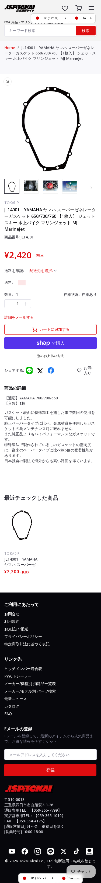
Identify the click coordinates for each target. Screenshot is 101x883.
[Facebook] (51, 370)
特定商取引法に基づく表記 (27, 643)
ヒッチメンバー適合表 (23, 668)
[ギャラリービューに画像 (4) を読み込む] (69, 186)
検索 (85, 30)
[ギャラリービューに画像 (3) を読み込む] (50, 186)
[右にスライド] (91, 187)
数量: (11, 294)
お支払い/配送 (16, 628)
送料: (8, 282)
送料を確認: (14, 270)
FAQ (8, 713)
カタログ (11, 706)
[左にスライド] (9, 187)
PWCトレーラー (18, 676)
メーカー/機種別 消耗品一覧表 (30, 683)
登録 (50, 770)
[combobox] (50, 30)
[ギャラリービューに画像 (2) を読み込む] (31, 186)
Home (9, 47)
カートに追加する (54, 329)
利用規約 (11, 621)
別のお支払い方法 (50, 356)
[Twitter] (40, 370)
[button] (91, 8)
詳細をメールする (19, 317)
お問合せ (11, 613)
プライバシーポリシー (23, 636)
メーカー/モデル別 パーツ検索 (30, 691)
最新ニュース (15, 698)
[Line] (29, 370)
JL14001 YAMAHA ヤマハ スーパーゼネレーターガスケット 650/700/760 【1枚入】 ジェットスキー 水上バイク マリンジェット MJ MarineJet (50, 53)
